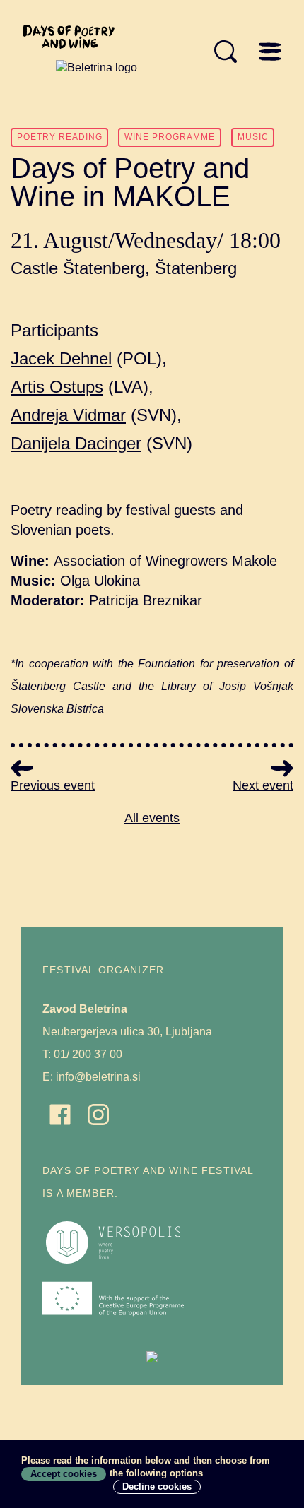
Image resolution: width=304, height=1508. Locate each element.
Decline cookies (157, 1486)
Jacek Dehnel (61, 358)
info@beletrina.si (98, 1077)
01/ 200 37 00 (88, 1054)
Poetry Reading (60, 137)
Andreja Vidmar (68, 415)
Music (253, 137)
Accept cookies (63, 1473)
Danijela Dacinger (76, 443)
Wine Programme (169, 137)
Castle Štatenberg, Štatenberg (124, 268)
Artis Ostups (57, 386)
